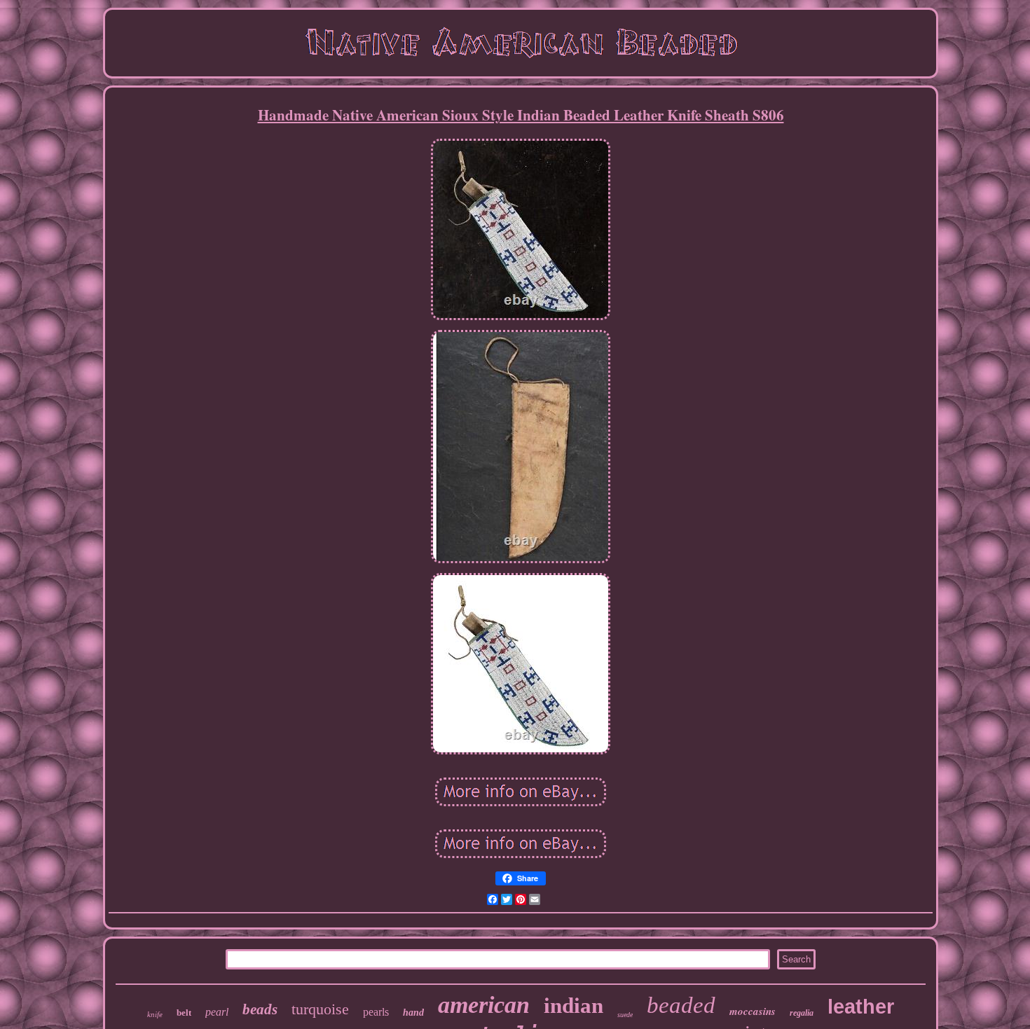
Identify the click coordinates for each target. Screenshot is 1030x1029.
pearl (216, 1012)
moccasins (752, 1011)
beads (259, 1009)
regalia (801, 1013)
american (484, 1005)
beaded (681, 1005)
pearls (376, 1012)
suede (625, 1014)
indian (573, 1005)
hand (413, 1012)
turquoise (320, 1009)
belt (184, 1012)
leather (861, 1006)
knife (155, 1014)
